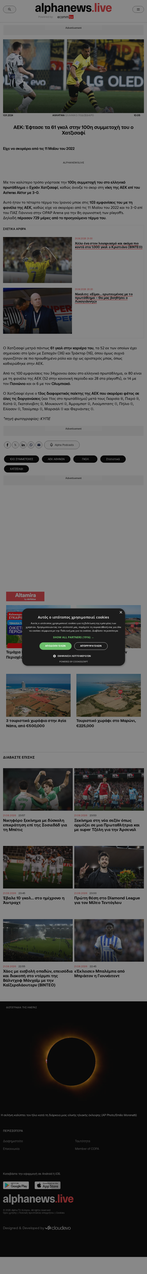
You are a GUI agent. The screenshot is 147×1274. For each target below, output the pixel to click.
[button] (73, 637)
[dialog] (73, 637)
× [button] (120, 612)
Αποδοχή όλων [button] (55, 646)
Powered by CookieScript (73, 661)
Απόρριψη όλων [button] (91, 646)
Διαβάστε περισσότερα (105, 630)
